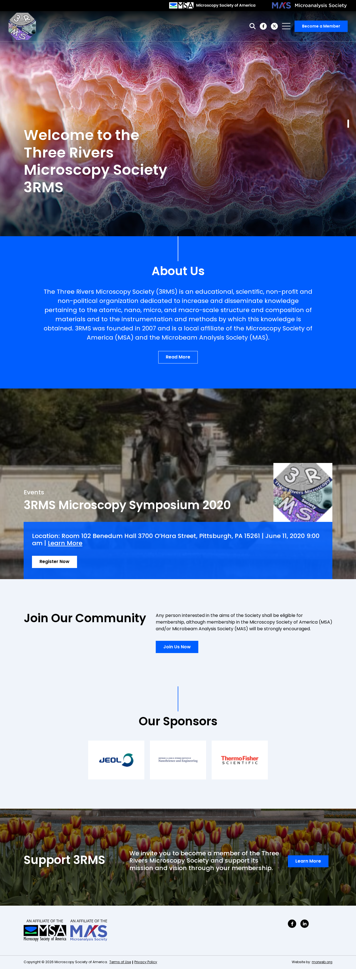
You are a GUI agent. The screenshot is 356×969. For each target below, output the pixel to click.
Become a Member (321, 26)
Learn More (65, 543)
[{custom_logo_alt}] (22, 26)
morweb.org (322, 962)
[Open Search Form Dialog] (252, 26)
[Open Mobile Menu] (286, 26)
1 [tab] (348, 123)
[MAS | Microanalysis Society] (310, 5)
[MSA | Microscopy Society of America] (212, 5)
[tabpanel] (178, 123)
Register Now (54, 562)
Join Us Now (177, 647)
